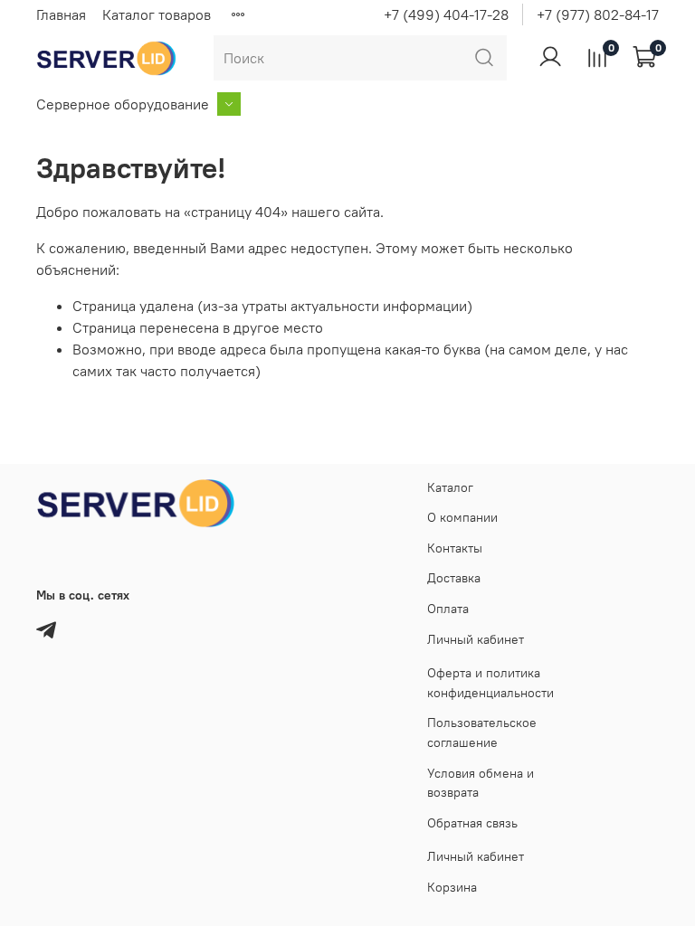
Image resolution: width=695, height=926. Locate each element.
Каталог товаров (156, 14)
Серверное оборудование (122, 104)
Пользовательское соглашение (482, 732)
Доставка (454, 578)
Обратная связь (472, 823)
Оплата (448, 608)
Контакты (454, 548)
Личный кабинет (475, 639)
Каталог (450, 487)
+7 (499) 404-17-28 (446, 14)
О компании (462, 517)
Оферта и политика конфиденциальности (490, 683)
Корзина (452, 887)
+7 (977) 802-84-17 (598, 14)
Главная (61, 14)
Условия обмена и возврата (480, 783)
